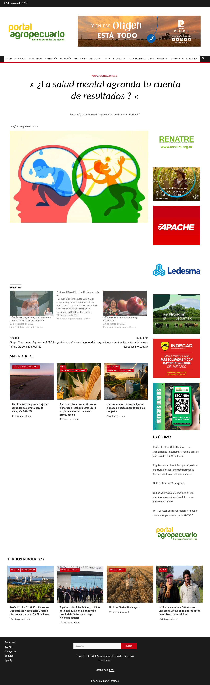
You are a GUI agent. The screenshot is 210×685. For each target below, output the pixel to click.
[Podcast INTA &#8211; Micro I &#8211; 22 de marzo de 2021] (80, 305)
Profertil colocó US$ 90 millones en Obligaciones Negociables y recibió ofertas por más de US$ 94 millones (176, 451)
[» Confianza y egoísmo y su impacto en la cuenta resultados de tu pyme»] (31, 303)
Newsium (98, 681)
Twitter (8, 647)
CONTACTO (191, 59)
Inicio (73, 114)
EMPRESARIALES (156, 59)
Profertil (15, 570)
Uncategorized (28, 570)
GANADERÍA (51, 59)
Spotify (8, 660)
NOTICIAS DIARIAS (137, 59)
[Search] (203, 59)
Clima (62, 367)
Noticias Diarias (117, 570)
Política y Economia (69, 570)
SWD (111, 670)
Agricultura (113, 367)
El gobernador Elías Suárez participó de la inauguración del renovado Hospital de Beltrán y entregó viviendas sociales (175, 470)
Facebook (10, 642)
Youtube (9, 656)
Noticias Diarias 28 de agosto (168, 483)
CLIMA (107, 59)
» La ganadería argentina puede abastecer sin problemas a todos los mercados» (114, 342)
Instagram (10, 651)
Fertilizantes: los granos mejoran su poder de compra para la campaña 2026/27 (30, 408)
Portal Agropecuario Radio (104, 76)
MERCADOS (95, 59)
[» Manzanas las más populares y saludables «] (125, 303)
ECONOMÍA (65, 59)
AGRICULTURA (35, 59)
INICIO (9, 59)
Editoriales (177, 59)
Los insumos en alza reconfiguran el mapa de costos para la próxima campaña (126, 408)
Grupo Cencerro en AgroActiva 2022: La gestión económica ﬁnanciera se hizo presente (44, 342)
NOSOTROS (20, 59)
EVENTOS (117, 59)
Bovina (163, 570)
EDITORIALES (80, 59)
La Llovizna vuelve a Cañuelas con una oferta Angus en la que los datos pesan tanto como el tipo (173, 497)
